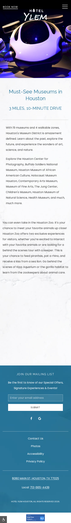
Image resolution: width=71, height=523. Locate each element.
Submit (35, 407)
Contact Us (35, 439)
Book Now (10, 7)
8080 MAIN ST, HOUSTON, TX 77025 (35, 478)
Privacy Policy (35, 461)
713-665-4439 (39, 487)
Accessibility (35, 454)
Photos (35, 446)
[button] (65, 7)
